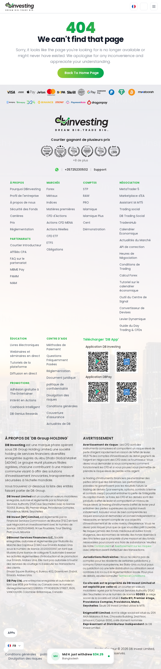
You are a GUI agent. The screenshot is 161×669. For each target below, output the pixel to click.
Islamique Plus (93, 216)
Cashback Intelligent (25, 407)
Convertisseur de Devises (131, 310)
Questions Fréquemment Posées (57, 360)
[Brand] (19, 6)
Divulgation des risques (58, 397)
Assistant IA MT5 (131, 202)
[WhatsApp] (57, 169)
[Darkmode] (144, 6)
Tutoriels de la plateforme (20, 364)
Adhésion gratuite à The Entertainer (24, 391)
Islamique (90, 209)
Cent (86, 222)
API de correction (131, 247)
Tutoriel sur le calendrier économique (129, 286)
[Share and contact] (6, 649)
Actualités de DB (58, 424)
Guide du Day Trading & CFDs (130, 328)
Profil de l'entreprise (24, 196)
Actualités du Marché (135, 240)
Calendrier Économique (128, 231)
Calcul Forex (128, 275)
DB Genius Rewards (24, 414)
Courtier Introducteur (25, 245)
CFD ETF (52, 236)
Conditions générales (62, 406)
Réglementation (22, 229)
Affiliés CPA (18, 252)
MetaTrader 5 (129, 189)
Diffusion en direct (23, 373)
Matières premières (61, 209)
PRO (86, 202)
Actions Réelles (57, 229)
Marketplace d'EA (131, 196)
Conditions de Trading (129, 266)
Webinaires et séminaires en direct (25, 354)
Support (100, 169)
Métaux (52, 196)
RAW (86, 196)
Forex (50, 189)
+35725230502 (76, 169)
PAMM (14, 276)
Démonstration (94, 229)
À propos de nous (22, 202)
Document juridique (61, 378)
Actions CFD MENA (60, 222)
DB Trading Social (132, 216)
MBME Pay (17, 269)
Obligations (55, 249)
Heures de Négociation (128, 256)
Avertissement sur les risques (133, 546)
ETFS (50, 243)
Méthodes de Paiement (56, 347)
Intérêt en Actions (23, 400)
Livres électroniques (24, 345)
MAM (13, 283)
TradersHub (127, 222)
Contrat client (102, 546)
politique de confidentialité (57, 386)
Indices (52, 202)
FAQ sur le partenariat (18, 261)
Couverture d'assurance (55, 415)
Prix (12, 222)
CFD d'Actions (57, 216)
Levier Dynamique (132, 319)
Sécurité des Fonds (24, 209)
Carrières (16, 216)
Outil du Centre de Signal (133, 299)
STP (85, 189)
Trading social (129, 209)
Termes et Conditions (131, 576)
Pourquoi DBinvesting (25, 189)
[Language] (134, 6)
